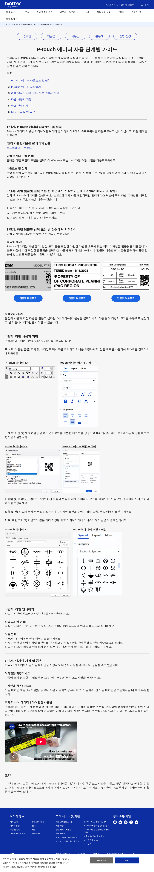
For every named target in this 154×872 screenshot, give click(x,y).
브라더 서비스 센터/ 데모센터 (95, 822)
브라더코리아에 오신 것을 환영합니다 (21, 24)
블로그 (134, 12)
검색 (147, 4)
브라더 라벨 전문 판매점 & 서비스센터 (96, 831)
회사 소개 (14, 822)
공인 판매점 (60, 833)
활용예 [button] (99, 36)
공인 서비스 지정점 (63, 830)
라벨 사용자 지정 (21, 99)
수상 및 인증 (15, 830)
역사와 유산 (15, 826)
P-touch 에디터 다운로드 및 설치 (31, 80)
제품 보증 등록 (104, 12)
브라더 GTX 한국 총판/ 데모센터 (96, 826)
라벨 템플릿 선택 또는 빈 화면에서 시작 (35, 93)
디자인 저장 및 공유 (23, 111)
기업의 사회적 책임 (17, 833)
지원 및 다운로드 (44, 12)
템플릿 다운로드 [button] (28, 298)
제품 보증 (60, 826)
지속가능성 (36, 833)
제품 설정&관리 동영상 (93, 836)
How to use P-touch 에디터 (51, 24)
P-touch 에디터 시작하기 (26, 86)
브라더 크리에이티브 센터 (66, 841)
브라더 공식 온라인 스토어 (121, 4)
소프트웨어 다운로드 (19, 147)
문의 (87, 12)
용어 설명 (87, 844)
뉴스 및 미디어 (38, 822)
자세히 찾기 (101, 860)
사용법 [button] (75, 36)
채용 (34, 830)
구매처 (121, 12)
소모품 (26, 12)
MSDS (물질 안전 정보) (65, 837)
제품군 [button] (51, 36)
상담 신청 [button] (125, 36)
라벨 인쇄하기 (19, 105)
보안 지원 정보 (89, 840)
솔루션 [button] (27, 36)
